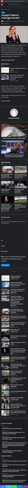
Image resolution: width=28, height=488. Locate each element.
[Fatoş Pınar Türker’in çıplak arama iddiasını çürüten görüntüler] (5, 77)
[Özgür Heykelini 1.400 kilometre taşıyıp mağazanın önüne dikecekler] (5, 406)
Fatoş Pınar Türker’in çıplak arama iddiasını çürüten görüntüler (17, 77)
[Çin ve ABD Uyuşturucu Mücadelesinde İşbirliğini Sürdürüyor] (7, 169)
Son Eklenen (14, 271)
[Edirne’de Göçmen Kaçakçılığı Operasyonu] (21, 184)
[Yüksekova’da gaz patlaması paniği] (5, 344)
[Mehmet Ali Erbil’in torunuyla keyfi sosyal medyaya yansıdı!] (5, 318)
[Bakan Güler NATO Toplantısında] (7, 184)
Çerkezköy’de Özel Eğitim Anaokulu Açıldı (17, 398)
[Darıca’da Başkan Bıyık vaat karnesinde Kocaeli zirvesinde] (5, 413)
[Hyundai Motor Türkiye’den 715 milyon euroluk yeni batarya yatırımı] (21, 199)
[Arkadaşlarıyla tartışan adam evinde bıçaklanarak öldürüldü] (5, 380)
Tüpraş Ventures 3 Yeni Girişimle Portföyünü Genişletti (16, 372)
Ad (2, 240)
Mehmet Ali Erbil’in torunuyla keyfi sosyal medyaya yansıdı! (18, 317)
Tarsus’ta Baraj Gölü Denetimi (18, 391)
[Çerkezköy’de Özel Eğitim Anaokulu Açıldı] (5, 399)
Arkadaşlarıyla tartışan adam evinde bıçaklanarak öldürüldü (18, 379)
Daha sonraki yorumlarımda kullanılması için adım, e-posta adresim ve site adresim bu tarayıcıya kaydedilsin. (13, 259)
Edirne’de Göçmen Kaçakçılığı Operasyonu (19, 191)
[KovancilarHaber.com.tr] (14, 4)
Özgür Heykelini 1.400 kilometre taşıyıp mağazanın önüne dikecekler (18, 405)
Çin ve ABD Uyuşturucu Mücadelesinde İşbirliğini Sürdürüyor (7, 176)
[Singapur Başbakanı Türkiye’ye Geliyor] (5, 70)
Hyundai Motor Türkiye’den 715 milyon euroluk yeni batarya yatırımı (20, 206)
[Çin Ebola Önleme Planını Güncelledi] (5, 387)
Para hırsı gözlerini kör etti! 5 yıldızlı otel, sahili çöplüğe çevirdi (21, 176)
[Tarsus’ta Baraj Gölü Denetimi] (5, 393)
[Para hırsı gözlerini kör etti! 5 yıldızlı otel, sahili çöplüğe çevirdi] (21, 169)
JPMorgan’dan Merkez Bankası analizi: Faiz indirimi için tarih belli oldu (17, 284)
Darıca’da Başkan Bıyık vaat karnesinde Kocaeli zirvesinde (18, 411)
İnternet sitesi (4, 251)
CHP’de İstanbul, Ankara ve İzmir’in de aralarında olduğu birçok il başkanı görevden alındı (6, 207)
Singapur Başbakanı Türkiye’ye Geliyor (15, 276)
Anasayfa (4, 9)
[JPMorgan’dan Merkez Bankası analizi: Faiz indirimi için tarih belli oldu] (5, 284)
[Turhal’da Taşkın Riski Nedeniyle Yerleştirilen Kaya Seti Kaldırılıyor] (5, 366)
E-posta (3, 246)
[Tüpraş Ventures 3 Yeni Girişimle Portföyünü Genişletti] (5, 373)
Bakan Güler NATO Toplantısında (6, 190)
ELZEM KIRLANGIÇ (7, 21)
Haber (9, 9)
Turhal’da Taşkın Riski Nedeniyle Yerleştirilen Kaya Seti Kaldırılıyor (17, 365)
